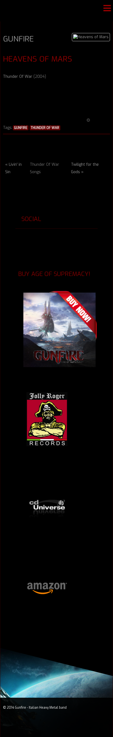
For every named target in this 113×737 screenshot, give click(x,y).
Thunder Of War (17, 76)
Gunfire (18, 39)
